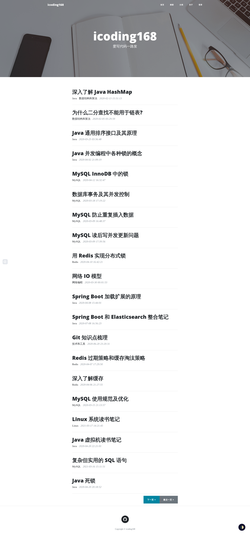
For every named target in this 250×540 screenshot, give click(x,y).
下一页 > (151, 499)
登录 (200, 4)
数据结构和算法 (88, 98)
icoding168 (56, 5)
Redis (75, 262)
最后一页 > (168, 499)
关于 (191, 4)
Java (74, 98)
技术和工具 (78, 343)
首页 (162, 4)
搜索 (172, 4)
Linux (75, 425)
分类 (181, 4)
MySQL (76, 180)
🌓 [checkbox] (242, 527)
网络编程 (77, 282)
